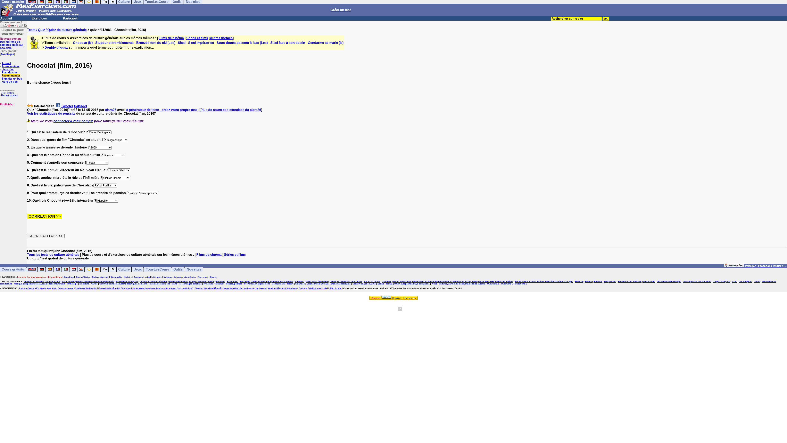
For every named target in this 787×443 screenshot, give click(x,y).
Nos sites (194, 269)
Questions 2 (507, 284)
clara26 (110, 110)
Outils (177, 269)
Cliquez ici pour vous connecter (12, 31)
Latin (147, 277)
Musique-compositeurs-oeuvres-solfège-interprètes (39, 284)
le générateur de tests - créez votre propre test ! (162, 110)
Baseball (220, 281)
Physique (208, 284)
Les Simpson (745, 281)
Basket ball (232, 281)
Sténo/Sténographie (341, 284)
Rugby (290, 284)
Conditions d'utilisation (85, 288)
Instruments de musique (669, 281)
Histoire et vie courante (629, 281)
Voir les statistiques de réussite (51, 113)
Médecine (84, 284)
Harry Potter (610, 281)
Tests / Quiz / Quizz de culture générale (57, 30)
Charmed (299, 281)
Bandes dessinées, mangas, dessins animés (191, 281)
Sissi (181, 43)
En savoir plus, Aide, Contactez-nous (54, 288)
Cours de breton (372, 281)
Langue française (721, 281)
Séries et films (197, 38)
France (588, 281)
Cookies (303, 288)
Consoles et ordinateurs (350, 281)
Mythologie (72, 284)
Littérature (156, 277)
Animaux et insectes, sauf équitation (42, 281)
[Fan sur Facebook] (734, 265)
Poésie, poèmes (234, 284)
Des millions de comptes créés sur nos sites (11, 43)
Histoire (128, 277)
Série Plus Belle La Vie (364, 284)
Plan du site (9, 72)
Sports (213, 277)
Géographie (116, 277)
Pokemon (219, 284)
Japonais (138, 277)
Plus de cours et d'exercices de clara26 (230, 110)
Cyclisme (386, 281)
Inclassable (649, 281)
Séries (381, 284)
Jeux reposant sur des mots (697, 281)
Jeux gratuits (7, 93)
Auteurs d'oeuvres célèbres (153, 281)
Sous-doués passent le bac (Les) (242, 43)
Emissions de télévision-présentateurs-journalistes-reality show (445, 281)
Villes (434, 284)
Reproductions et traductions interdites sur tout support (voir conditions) (157, 288)
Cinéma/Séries (82, 277)
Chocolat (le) (83, 43)
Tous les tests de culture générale (53, 254)
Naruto (94, 284)
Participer (70, 18)
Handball (598, 281)
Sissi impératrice (201, 43)
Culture (124, 269)
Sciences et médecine (185, 277)
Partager (80, 106)
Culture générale (100, 277)
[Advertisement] (12, 126)
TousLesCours (157, 269)
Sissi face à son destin (287, 43)
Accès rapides (10, 66)
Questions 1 (493, 284)
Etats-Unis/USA (487, 281)
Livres (757, 281)
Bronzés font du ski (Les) (155, 43)
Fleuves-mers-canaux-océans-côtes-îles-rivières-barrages (544, 281)
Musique (168, 277)
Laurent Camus (26, 288)
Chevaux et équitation (317, 281)
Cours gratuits (13, 269)
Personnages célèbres (190, 284)
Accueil (6, 18)
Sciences (300, 284)
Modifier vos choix (318, 288)
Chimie (333, 281)
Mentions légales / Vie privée (282, 288)
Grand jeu (69, 277)
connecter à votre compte (73, 121)
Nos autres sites (9, 95)
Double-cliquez (56, 47)
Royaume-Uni (278, 284)
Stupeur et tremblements (114, 43)
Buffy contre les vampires (280, 281)
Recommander (11, 75)
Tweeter (67, 106)
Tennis (389, 284)
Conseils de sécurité (109, 288)
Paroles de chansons (159, 284)
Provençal (203, 277)
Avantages (7, 54)
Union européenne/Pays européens (412, 284)
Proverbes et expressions (257, 284)
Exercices (39, 18)
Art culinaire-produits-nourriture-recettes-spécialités (88, 281)
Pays (174, 284)
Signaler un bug (12, 78)
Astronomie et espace (127, 281)
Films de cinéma (171, 38)
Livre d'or (8, 69)
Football (579, 281)
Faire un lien (10, 81)
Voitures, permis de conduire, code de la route (462, 284)
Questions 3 (521, 284)
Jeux (138, 269)
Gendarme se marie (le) (325, 43)
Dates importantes (402, 281)
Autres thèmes (221, 38)
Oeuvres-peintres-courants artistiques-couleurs (123, 284)
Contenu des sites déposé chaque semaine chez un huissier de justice (230, 288)
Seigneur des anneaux (318, 284)
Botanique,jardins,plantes (253, 281)
